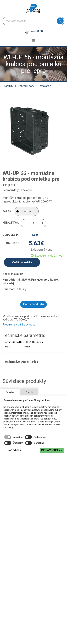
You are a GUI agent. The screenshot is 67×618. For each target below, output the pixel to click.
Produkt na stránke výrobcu (19, 324)
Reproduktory (26, 86)
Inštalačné (45, 86)
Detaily (29, 392)
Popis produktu (33, 304)
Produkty (8, 86)
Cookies (9, 392)
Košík (38, 31)
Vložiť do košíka (22, 262)
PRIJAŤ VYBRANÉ (13, 450)
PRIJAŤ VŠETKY (51, 450)
